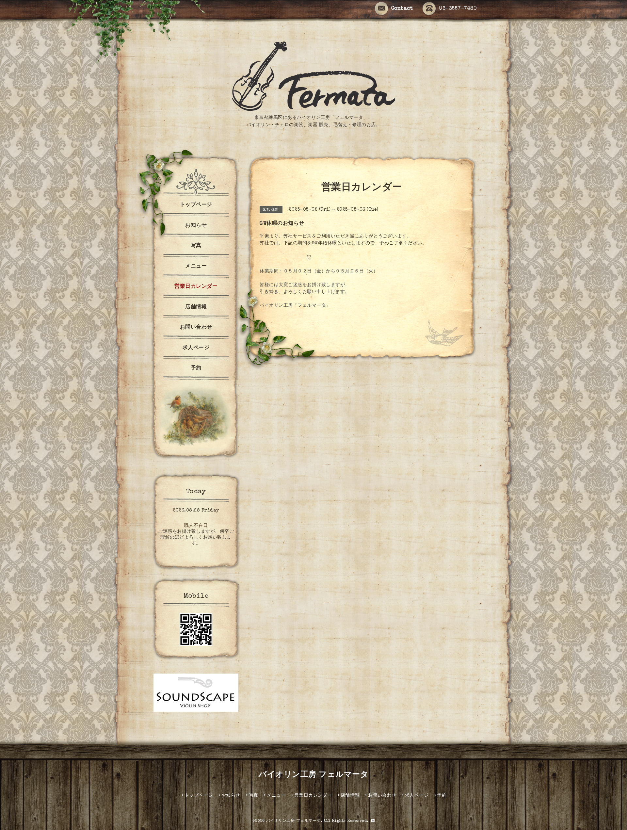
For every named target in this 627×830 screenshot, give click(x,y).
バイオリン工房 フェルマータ (313, 775)
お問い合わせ (196, 327)
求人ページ (196, 348)
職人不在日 (196, 526)
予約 (196, 368)
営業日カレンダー (195, 286)
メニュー (196, 266)
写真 (196, 246)
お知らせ (196, 225)
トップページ (196, 205)
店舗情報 (196, 307)
